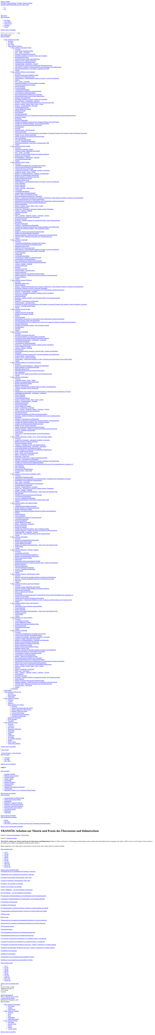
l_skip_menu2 (5, 750)
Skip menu (4, 15)
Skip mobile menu (6, 35)
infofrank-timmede (7, 995)
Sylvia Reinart (25, 835)
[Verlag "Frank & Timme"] (17, 3)
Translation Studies (11, 838)
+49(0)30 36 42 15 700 (11, 996)
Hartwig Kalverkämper (13, 835)
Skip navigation (5, 17)
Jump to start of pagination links (10, 870)
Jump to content (5, 1)
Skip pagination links (7, 849)
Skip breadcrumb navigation (9, 817)
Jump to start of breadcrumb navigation (12, 826)
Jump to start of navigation (8, 30)
